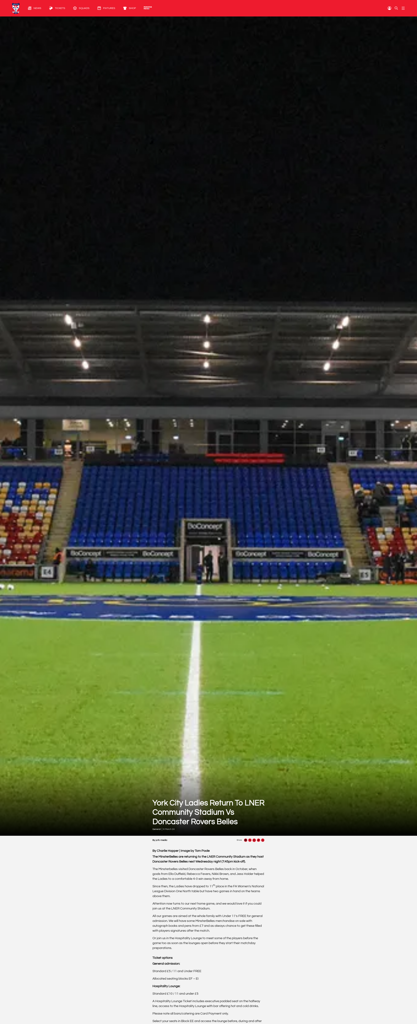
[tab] (31, 8)
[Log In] (389, 8)
